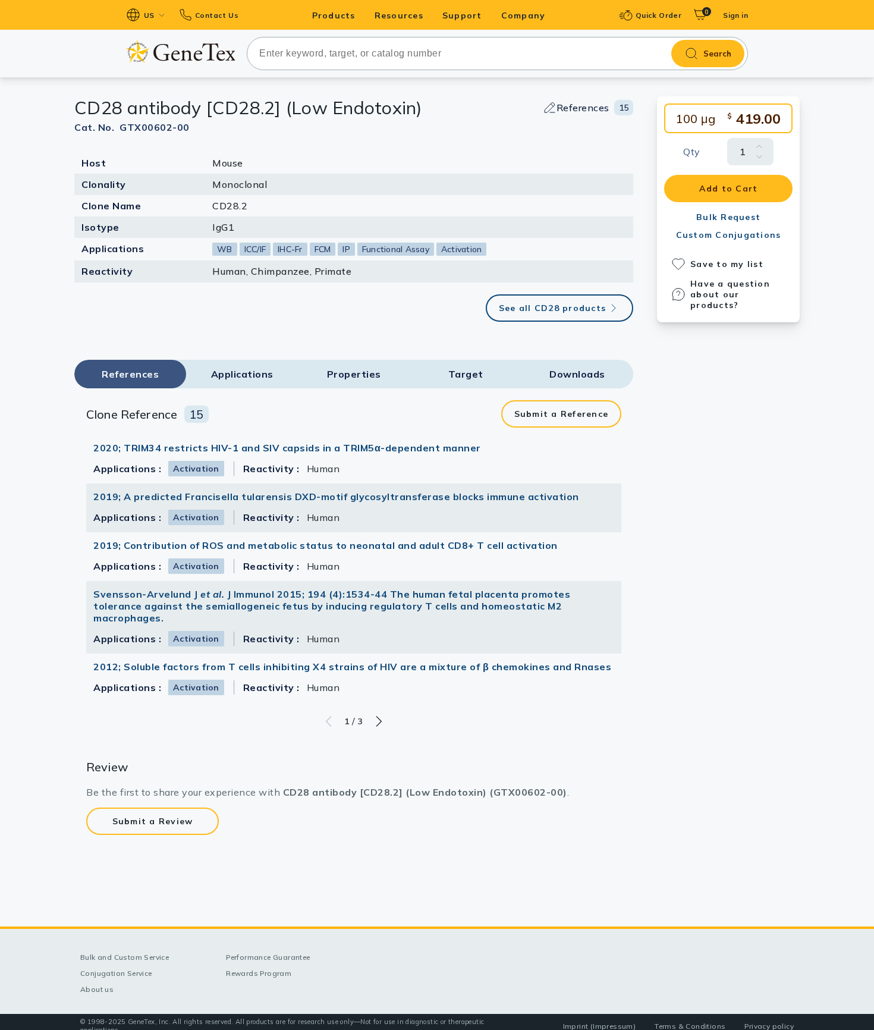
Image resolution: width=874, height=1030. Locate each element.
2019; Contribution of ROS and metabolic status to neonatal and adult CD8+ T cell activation (325, 545)
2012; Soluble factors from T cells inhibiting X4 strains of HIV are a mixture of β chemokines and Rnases (352, 667)
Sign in (735, 15)
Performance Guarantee (268, 957)
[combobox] (497, 53)
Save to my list (726, 264)
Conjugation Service (116, 973)
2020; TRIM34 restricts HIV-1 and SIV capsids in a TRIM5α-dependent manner (287, 448)
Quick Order (658, 15)
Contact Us (216, 15)
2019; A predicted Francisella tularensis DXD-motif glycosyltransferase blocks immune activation (336, 497)
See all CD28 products (552, 308)
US (149, 15)
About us (97, 989)
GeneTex (180, 51)
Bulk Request (728, 217)
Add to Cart (728, 188)
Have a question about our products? (730, 294)
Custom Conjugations (728, 235)
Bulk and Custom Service (124, 957)
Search (717, 53)
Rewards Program (258, 973)
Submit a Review (152, 821)
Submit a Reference (561, 414)
